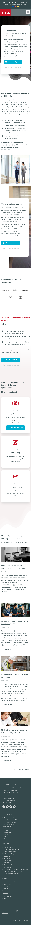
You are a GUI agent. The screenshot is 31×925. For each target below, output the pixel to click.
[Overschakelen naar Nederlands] (13, 6)
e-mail (20, 4)
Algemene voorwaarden (9, 911)
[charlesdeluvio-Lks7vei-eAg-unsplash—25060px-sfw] (15, 548)
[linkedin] (3, 806)
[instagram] (7, 806)
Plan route (13, 802)
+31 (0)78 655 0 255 (15, 788)
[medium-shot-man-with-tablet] (15, 657)
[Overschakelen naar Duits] (18, 6)
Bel (11, 4)
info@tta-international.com (10, 792)
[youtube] (14, 806)
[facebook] (10, 806)
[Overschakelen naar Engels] (15, 6)
